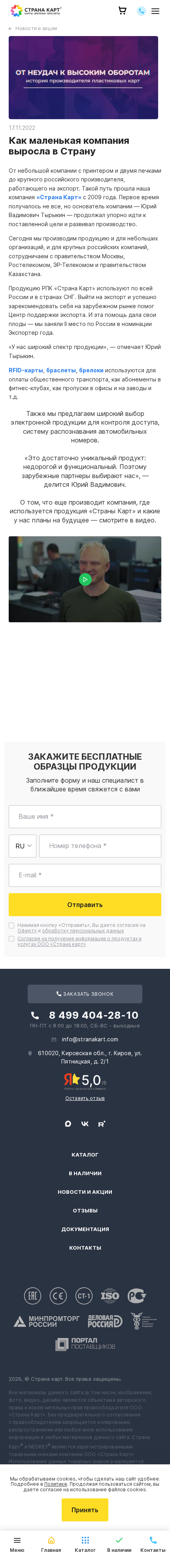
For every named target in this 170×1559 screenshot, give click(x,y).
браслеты (61, 370)
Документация (85, 1229)
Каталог (85, 1155)
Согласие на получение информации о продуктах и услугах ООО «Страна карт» (79, 941)
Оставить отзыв (85, 1098)
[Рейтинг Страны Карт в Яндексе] (85, 1080)
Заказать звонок (88, 994)
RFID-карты (26, 370)
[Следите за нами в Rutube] (102, 1123)
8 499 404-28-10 (94, 1015)
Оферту (27, 931)
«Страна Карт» (58, 197)
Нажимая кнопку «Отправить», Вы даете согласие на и (82, 928)
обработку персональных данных (83, 931)
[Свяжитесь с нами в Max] (68, 1123)
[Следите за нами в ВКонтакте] (85, 1123)
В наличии (85, 1173)
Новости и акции (36, 28)
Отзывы (85, 1211)
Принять (85, 1510)
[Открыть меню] (155, 11)
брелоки (91, 370)
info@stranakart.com (90, 1039)
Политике (55, 1484)
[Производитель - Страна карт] (36, 11)
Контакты (85, 1248)
